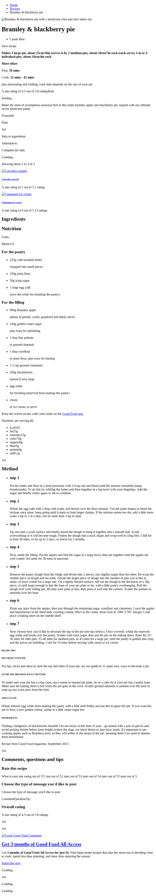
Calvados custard (10, 179)
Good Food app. (72, 413)
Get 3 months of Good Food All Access (41, 844)
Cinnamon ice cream (12, 202)
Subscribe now (11, 863)
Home (14, 5)
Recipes (15, 8)
